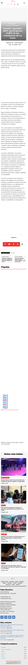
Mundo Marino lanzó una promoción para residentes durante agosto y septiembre (13, 480)
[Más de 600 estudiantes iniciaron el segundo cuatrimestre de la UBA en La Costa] (13, 494)
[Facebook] (8, 4)
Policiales (20, 583)
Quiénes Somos (4, 581)
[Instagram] (11, 4)
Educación (12, 23)
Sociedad (11, 581)
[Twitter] (14, 4)
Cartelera (9, 583)
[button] (24, 3)
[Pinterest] (13, 244)
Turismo (15, 583)
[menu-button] (2, 3)
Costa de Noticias (18, 42)
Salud (13, 584)
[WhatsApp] (18, 244)
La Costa (13, 252)
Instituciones (4, 534)
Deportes (22, 581)
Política (16, 581)
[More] (22, 244)
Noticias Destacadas (12, 25)
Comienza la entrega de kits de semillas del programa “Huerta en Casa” (7, 260)
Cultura (4, 583)
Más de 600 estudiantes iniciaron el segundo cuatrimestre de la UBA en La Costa (12, 509)
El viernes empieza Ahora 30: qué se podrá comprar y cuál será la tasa (20, 260)
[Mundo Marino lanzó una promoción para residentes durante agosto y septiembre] (13, 467)
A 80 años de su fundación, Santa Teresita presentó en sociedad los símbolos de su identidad (12, 637)
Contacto (18, 584)
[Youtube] (18, 4)
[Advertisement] (14, 85)
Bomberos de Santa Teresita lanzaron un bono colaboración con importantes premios (13, 538)
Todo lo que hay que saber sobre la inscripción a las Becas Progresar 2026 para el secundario (13, 567)
